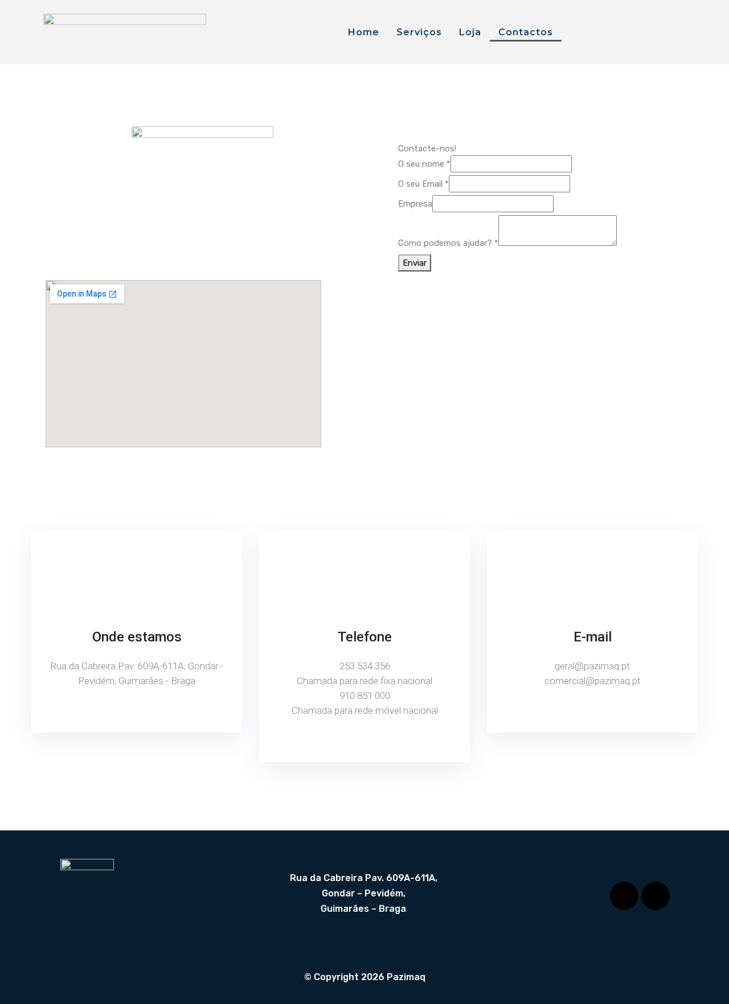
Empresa (415, 204)
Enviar (415, 263)
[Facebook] (624, 896)
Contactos (525, 32)
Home (363, 32)
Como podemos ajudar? (448, 243)
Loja (470, 32)
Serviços (419, 32)
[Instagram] (655, 896)
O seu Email (423, 184)
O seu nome (424, 164)
